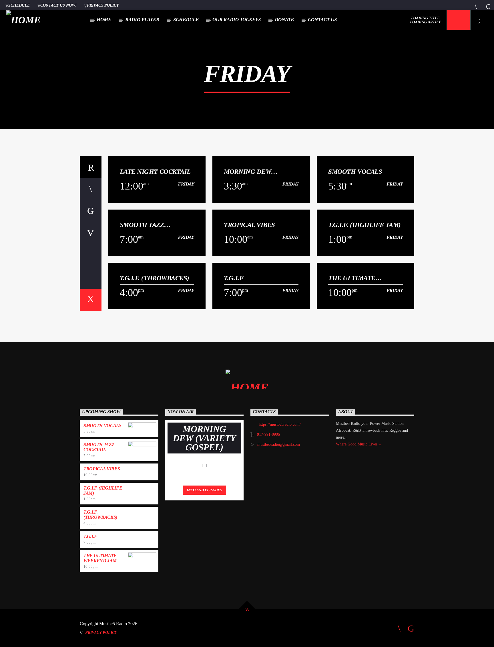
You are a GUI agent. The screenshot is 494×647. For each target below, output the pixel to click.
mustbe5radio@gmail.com (278, 444)
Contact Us (322, 19)
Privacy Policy (103, 5)
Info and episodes (204, 490)
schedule (186, 19)
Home (104, 19)
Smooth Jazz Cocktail (142, 225)
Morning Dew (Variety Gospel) (252, 171)
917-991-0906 (268, 434)
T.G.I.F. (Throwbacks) (155, 278)
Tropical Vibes (249, 225)
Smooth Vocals (355, 171)
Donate (284, 19)
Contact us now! (58, 5)
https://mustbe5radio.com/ (280, 424)
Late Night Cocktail (155, 171)
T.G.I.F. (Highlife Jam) (364, 225)
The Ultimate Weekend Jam (351, 278)
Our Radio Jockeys (236, 19)
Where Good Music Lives (357, 444)
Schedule (19, 5)
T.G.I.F (233, 278)
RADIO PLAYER (142, 19)
